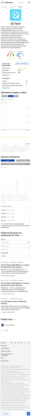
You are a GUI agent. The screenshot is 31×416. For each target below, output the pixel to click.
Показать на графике (17, 262)
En (15, 342)
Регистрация (5, 360)
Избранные (6, 348)
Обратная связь (6, 351)
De (12, 342)
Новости (3, 343)
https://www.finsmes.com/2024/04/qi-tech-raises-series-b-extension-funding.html (9, 312)
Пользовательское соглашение (6, 354)
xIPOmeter (9, 2)
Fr (22, 342)
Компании (4, 345)
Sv (29, 342)
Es (18, 342)
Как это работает (22, 63)
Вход (2, 358)
